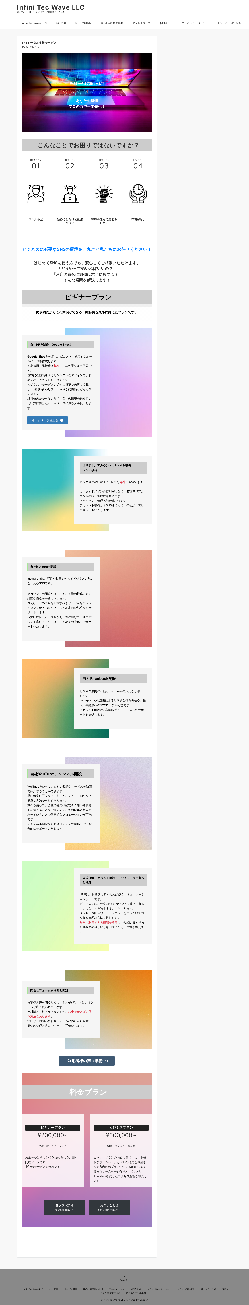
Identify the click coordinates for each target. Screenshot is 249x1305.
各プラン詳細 (64, 1207)
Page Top (124, 1280)
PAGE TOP (240, 1262)
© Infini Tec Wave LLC (113, 1300)
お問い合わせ (109, 1207)
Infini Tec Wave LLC (51, 7)
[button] (47, 420)
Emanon (143, 1300)
